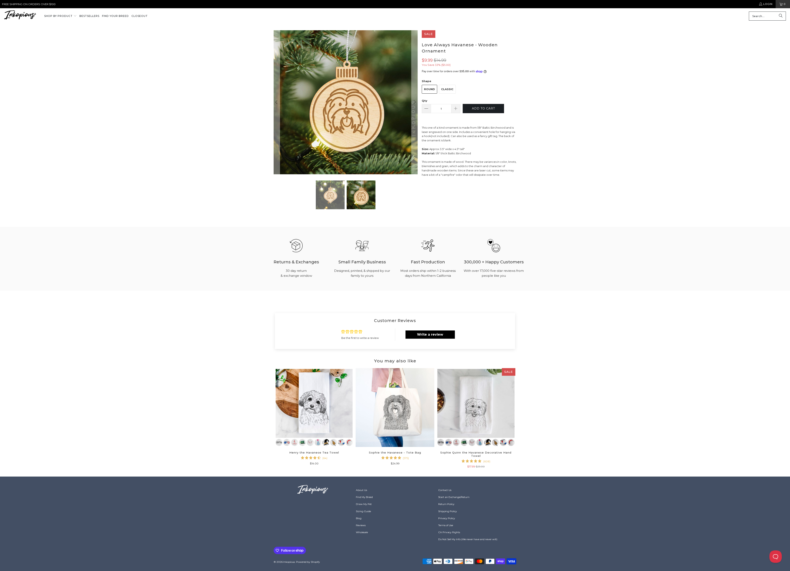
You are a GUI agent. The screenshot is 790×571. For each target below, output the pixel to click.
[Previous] (276, 102)
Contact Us (444, 490)
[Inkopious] (20, 16)
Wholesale (362, 532)
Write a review (430, 334)
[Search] (781, 16)
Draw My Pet (364, 504)
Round (429, 89)
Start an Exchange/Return (453, 497)
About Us (361, 490)
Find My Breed (364, 497)
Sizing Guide (363, 511)
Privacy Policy (446, 518)
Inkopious (289, 561)
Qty (424, 100)
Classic (447, 89)
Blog (358, 518)
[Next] (414, 102)
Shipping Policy (447, 511)
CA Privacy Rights (449, 532)
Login (768, 4)
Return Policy (446, 504)
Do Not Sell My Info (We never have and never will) (467, 539)
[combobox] (767, 16)
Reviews (361, 525)
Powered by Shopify (308, 561)
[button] (60, 16)
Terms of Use (445, 525)
